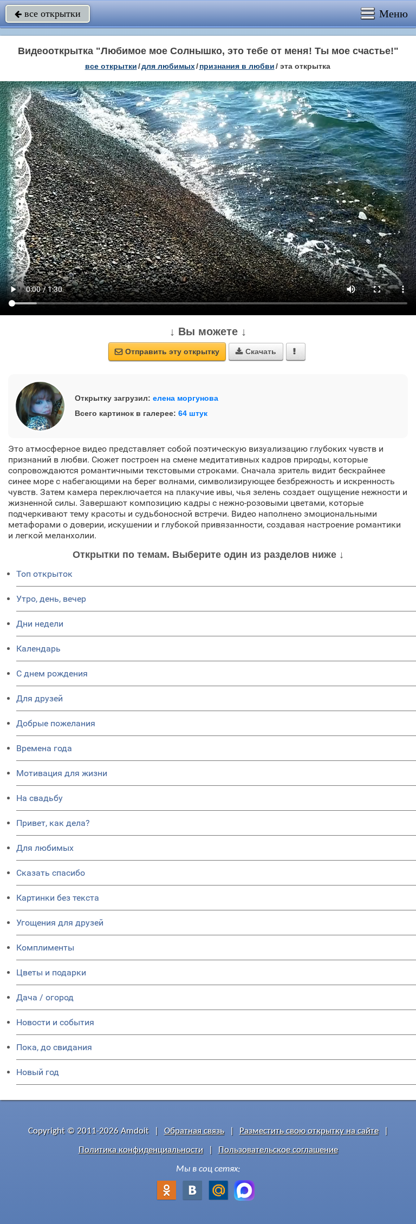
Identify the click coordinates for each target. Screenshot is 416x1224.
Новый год (37, 1072)
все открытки (48, 13)
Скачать (256, 351)
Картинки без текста (57, 898)
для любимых (168, 66)
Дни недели (39, 623)
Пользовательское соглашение (278, 1150)
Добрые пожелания (55, 723)
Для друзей (39, 698)
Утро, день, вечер (51, 599)
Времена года (44, 748)
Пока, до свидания (54, 1047)
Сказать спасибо (50, 873)
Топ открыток (44, 574)
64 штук (192, 413)
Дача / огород (45, 997)
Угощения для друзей (59, 922)
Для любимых (45, 848)
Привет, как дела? (53, 823)
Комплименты (45, 947)
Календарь (38, 648)
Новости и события (55, 1022)
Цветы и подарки (51, 972)
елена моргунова (185, 398)
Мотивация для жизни (61, 773)
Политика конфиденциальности (141, 1150)
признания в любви (237, 66)
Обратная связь (194, 1131)
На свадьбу (39, 798)
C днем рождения (52, 673)
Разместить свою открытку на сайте (309, 1131)
